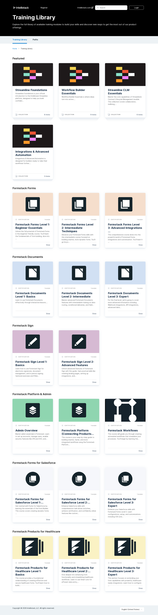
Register (44, 7)
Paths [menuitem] (35, 39)
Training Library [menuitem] (19, 39)
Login (136, 7)
